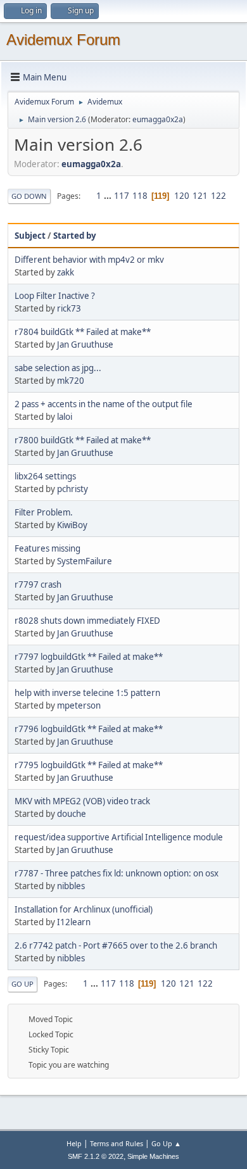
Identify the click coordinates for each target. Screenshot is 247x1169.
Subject (30, 235)
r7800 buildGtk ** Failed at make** (83, 440)
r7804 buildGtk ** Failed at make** (83, 332)
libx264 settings (45, 476)
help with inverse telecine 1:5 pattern (87, 692)
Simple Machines (153, 1156)
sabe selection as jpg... (58, 368)
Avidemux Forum (63, 39)
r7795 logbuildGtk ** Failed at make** (89, 765)
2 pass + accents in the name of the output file (104, 404)
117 (121, 195)
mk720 (70, 380)
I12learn (74, 922)
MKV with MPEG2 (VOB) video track (82, 801)
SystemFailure (84, 561)
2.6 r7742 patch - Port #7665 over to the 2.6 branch (116, 945)
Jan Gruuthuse (85, 344)
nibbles (71, 886)
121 (200, 195)
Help (74, 1143)
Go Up (22, 984)
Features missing (47, 548)
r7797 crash (38, 584)
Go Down (29, 196)
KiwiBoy (72, 525)
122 (218, 195)
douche (71, 813)
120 (181, 195)
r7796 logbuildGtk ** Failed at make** (89, 729)
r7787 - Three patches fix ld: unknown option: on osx (116, 873)
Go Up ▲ (166, 1143)
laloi (64, 416)
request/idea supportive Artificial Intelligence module (119, 837)
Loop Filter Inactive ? (55, 295)
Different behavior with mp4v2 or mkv (89, 259)
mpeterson (79, 705)
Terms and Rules (116, 1143)
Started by (74, 235)
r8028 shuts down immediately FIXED (87, 620)
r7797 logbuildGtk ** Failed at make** (89, 656)
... (108, 195)
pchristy (72, 489)
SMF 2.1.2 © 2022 (96, 1156)
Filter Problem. (44, 512)
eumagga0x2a (157, 119)
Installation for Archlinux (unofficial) (84, 909)
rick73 (69, 308)
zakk (65, 272)
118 (140, 195)
